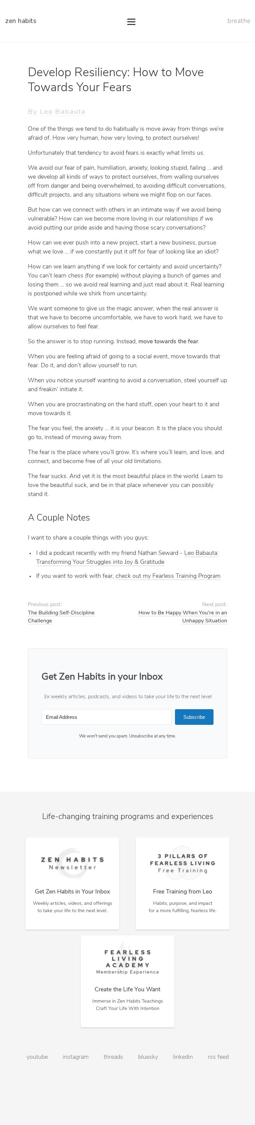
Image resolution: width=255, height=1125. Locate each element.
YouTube (37, 1057)
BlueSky (148, 1057)
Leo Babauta (63, 111)
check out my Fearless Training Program (168, 576)
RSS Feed (218, 1057)
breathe (239, 21)
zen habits (20, 21)
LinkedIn (183, 1057)
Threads (113, 1057)
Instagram (76, 1057)
